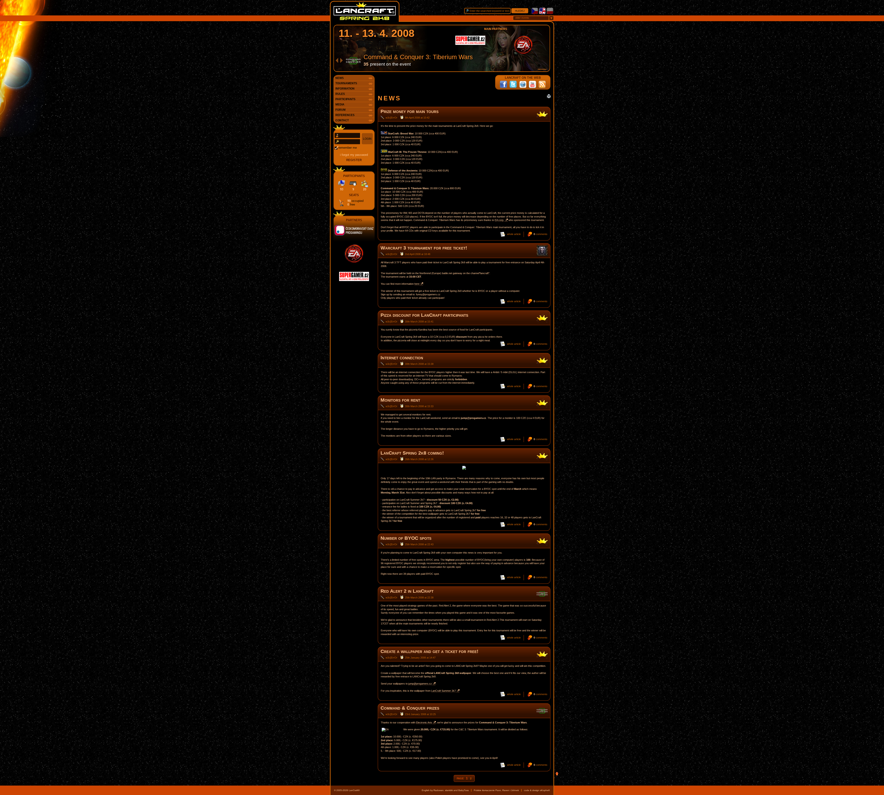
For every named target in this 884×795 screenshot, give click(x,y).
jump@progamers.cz (420, 683)
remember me (347, 147)
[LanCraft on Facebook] (503, 84)
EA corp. (499, 220)
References (345, 115)
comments (540, 234)
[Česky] (534, 13)
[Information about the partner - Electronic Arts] (523, 53)
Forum (340, 109)
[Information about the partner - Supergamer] (470, 44)
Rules (340, 94)
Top (557, 773)
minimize (542, 69)
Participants (345, 99)
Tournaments (346, 83)
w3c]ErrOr (391, 117)
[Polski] (550, 13)
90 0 (355, 202)
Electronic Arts (424, 722)
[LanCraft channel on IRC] (522, 84)
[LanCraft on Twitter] (513, 84)
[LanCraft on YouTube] (532, 84)
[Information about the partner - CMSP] (354, 231)
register (354, 160)
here (416, 283)
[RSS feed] (542, 84)
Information (345, 88)
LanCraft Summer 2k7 (443, 690)
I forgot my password (354, 155)
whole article (514, 234)
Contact (342, 120)
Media (339, 104)
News (339, 78)
